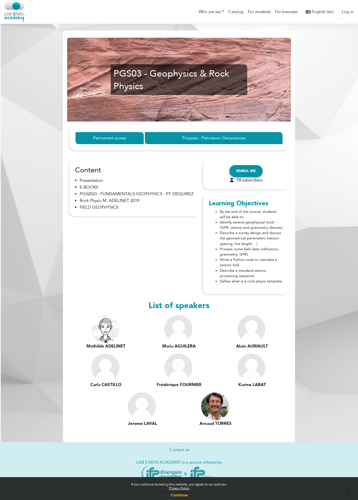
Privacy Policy (179, 488)
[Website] (162, 474)
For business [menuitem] (286, 12)
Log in (348, 12)
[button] (319, 11)
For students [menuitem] (259, 12)
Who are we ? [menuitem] (211, 12)
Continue (179, 495)
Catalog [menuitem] (235, 12)
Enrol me (246, 170)
